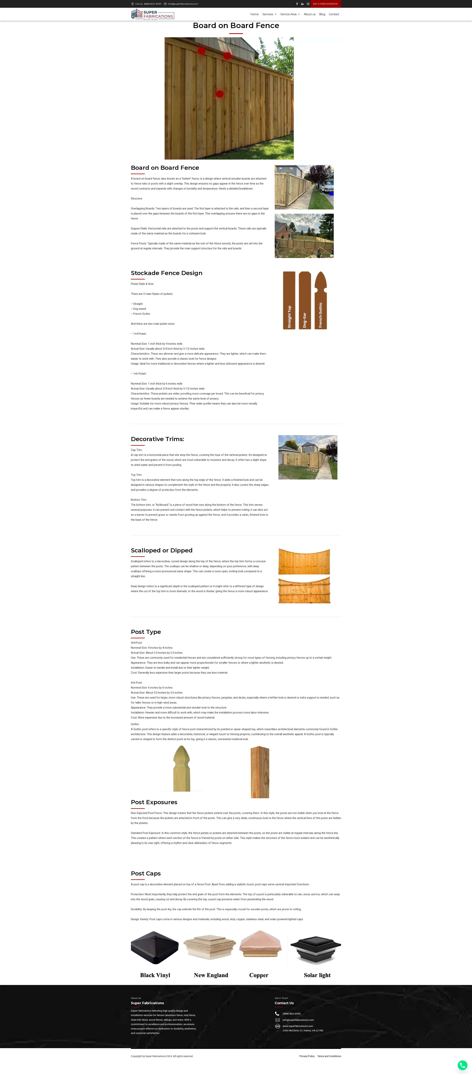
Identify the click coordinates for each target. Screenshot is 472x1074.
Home (254, 14)
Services (267, 14)
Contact (334, 14)
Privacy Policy (307, 1056)
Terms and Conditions (329, 1056)
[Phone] (463, 1065)
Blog (322, 14)
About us (309, 14)
